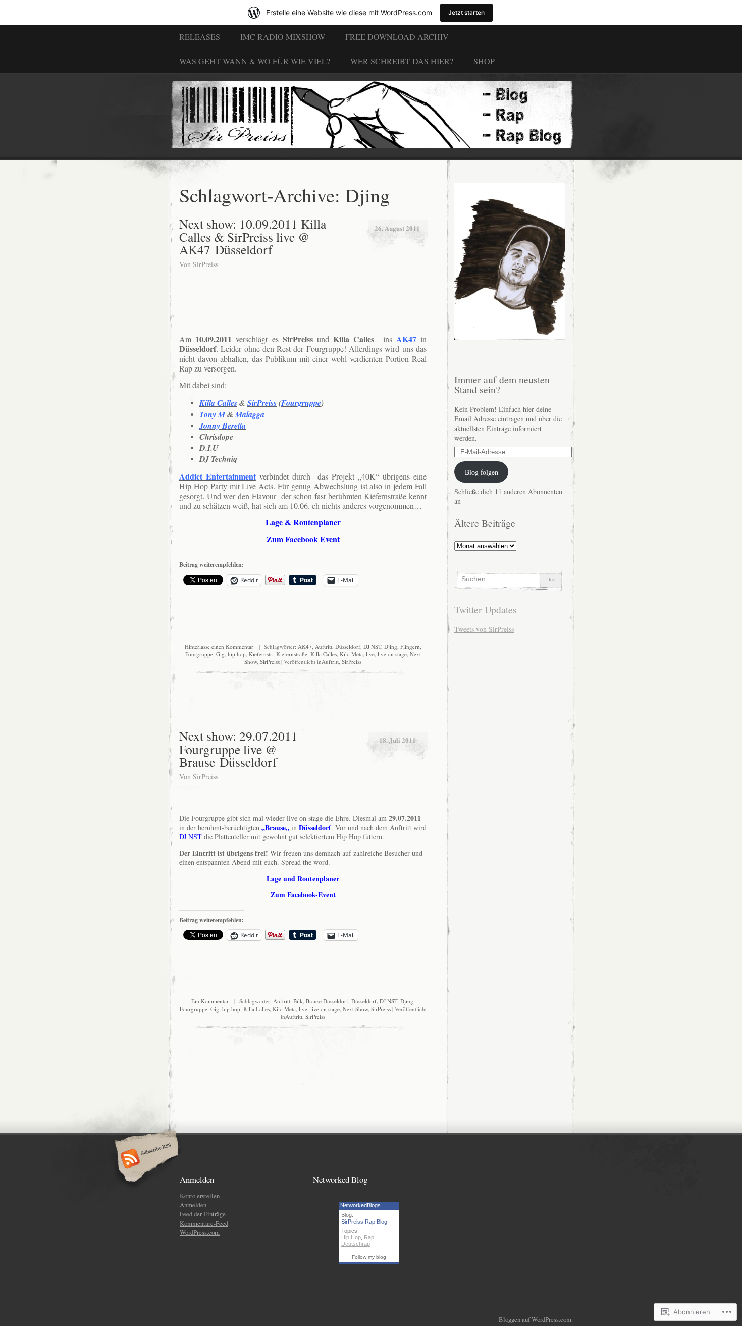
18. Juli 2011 (397, 740)
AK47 (305, 646)
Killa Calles (323, 654)
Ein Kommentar (210, 1001)
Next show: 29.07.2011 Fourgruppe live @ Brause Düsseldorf (238, 748)
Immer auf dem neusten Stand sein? (502, 384)
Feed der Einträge (203, 1213)
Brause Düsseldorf (327, 1001)
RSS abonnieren (145, 1159)
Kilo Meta (351, 654)
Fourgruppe (199, 654)
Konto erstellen (200, 1195)
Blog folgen (481, 472)
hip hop (237, 654)
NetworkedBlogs (360, 1205)
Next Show (355, 1009)
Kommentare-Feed (204, 1223)
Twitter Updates (485, 609)
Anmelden (193, 1204)
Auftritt (323, 646)
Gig (220, 654)
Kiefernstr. (261, 654)
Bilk (298, 1001)
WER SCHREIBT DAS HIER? (401, 61)
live (370, 654)
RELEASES (199, 36)
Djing (390, 646)
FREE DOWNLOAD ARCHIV (397, 36)
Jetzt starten (466, 12)
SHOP (484, 61)
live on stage (392, 654)
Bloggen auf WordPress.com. (536, 1319)
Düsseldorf (347, 646)
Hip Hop (351, 1237)
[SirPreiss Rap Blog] (371, 116)
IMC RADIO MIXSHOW (282, 36)
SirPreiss (205, 264)
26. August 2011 (397, 228)
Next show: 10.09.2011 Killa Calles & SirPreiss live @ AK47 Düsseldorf (252, 236)
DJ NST (372, 646)
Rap (369, 1237)
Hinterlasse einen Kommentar (219, 646)
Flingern (410, 646)
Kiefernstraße (291, 654)
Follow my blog (369, 1257)
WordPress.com (200, 1232)
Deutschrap (355, 1244)
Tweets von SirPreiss (484, 629)
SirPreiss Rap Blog (364, 1221)
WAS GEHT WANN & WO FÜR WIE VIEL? (254, 61)
